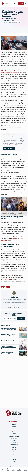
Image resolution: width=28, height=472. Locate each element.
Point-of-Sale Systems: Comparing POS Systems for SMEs (8, 354)
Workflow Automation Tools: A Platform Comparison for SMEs (8, 329)
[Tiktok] (16, 421)
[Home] (2, 469)
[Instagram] (13, 421)
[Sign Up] (25, 469)
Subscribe (21, 318)
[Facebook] (15, 421)
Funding (13, 470)
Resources (19, 470)
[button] (25, 3)
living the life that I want (9, 115)
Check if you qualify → (9, 148)
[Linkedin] (11, 421)
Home (2, 470)
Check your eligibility (14, 144)
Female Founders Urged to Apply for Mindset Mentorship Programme (8, 347)
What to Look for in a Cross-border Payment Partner (8, 335)
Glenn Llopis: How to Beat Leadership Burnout (7, 341)
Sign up (21, 3)
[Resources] (19, 469)
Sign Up (25, 470)
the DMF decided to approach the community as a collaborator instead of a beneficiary (13, 70)
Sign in (15, 3)
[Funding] (13, 469)
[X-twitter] (9, 421)
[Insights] (7, 469)
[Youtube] (18, 421)
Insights (7, 470)
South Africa (8, 279)
